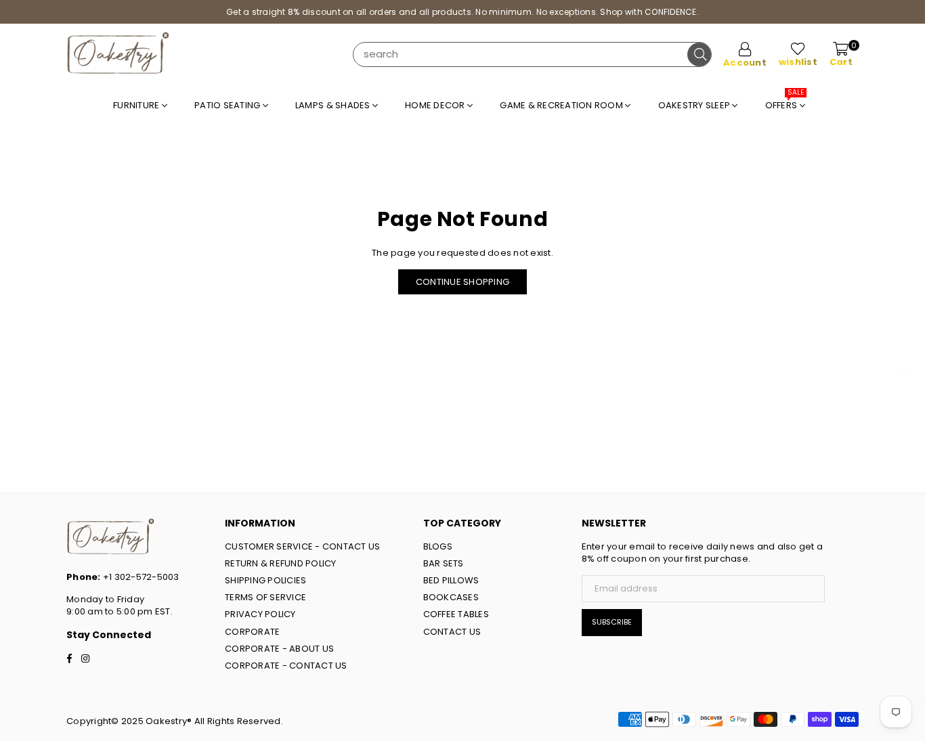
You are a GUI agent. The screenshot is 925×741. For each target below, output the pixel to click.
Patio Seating (228, 105)
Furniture (137, 105)
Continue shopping (462, 281)
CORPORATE (252, 631)
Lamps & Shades (333, 105)
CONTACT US (452, 631)
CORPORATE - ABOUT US (279, 648)
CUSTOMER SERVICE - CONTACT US (303, 546)
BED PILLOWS (451, 580)
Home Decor (436, 105)
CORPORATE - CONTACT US (286, 665)
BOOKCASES (451, 597)
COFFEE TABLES (456, 614)
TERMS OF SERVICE (265, 597)
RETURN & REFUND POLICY (281, 563)
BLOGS (437, 546)
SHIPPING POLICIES (265, 580)
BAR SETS (443, 563)
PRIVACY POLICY (260, 614)
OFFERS (784, 102)
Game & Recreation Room (562, 105)
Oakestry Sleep (695, 105)
